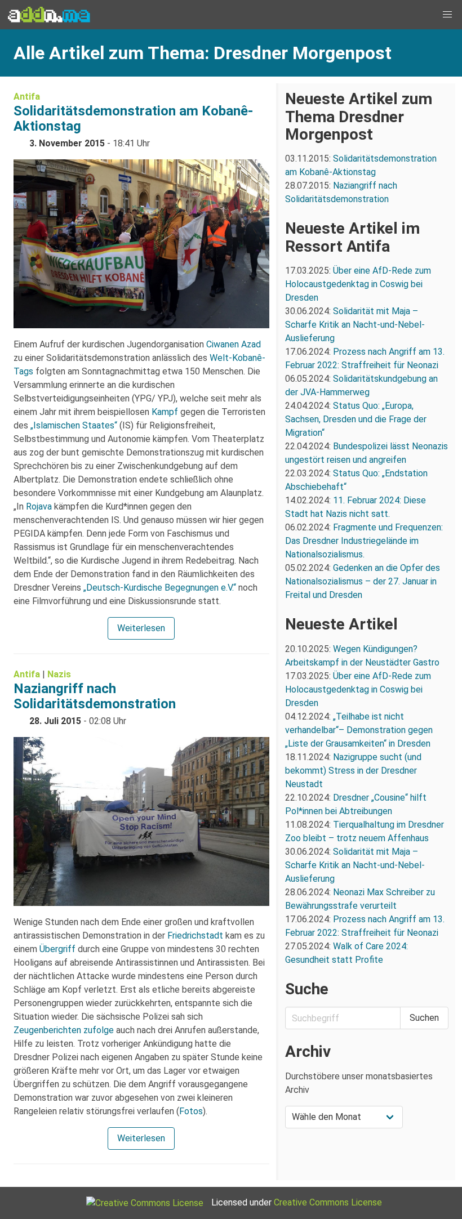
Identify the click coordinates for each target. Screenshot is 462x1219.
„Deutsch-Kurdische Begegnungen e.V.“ (159, 587)
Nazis (59, 674)
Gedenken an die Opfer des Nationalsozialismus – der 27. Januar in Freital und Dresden (362, 581)
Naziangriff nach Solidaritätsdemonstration (95, 696)
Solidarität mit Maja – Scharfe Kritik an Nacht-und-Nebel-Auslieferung (355, 324)
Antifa (27, 96)
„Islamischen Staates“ (73, 425)
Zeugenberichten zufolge (64, 1030)
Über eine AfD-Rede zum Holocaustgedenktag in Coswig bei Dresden (358, 284)
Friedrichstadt (195, 935)
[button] (447, 14)
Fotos (191, 1111)
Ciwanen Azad (233, 344)
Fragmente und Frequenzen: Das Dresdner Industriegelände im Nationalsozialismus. (364, 541)
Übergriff (57, 949)
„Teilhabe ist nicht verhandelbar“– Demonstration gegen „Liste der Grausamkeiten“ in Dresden (359, 730)
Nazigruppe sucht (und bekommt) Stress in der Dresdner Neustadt (353, 770)
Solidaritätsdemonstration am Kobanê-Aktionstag (133, 118)
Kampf (165, 412)
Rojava (39, 506)
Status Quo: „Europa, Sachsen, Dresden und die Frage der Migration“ (356, 419)
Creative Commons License (328, 1202)
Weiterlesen (141, 628)
